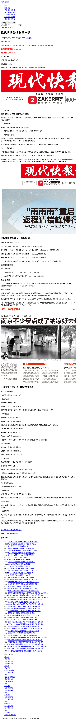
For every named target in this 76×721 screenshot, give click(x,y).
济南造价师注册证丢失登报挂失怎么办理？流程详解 (25, 599)
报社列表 (7, 8)
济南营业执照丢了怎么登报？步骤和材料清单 (23, 635)
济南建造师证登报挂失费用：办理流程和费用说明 (24, 606)
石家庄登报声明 (9, 670)
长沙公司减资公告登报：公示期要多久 (20, 564)
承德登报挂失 (8, 681)
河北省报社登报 (9, 10)
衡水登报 (7, 686)
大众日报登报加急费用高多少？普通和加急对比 (23, 591)
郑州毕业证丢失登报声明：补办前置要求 (21, 548)
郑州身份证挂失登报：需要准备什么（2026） (23, 550)
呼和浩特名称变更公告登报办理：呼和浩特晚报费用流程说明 (28, 637)
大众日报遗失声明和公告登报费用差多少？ (22, 586)
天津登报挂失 (8, 672)
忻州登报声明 (8, 706)
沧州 (5, 683)
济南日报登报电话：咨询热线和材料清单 (21, 613)
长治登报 (7, 695)
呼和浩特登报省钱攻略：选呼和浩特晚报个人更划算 (25, 651)
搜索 (20, 25)
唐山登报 (7, 668)
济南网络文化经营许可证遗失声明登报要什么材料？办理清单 (28, 597)
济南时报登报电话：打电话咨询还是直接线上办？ (24, 611)
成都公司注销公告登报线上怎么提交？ (20, 575)
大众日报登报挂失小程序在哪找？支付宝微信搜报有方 (25, 595)
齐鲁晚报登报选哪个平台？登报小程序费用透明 (23, 582)
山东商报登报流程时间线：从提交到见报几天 (23, 584)
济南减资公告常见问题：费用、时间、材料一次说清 (25, 628)
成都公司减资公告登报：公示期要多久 (20, 573)
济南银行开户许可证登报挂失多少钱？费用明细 (23, 602)
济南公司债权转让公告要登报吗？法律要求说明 (23, 626)
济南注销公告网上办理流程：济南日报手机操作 (23, 631)
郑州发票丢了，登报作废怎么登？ (19, 546)
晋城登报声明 (8, 697)
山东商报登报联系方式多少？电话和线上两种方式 (24, 620)
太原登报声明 (8, 688)
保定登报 (7, 659)
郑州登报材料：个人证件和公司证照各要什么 (23, 542)
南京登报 (29, 38)
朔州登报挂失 (8, 699)
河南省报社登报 (9, 17)
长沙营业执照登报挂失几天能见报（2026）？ (23, 571)
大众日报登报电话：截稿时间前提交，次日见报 (23, 615)
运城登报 (7, 703)
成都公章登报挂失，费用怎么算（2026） (21, 577)
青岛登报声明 (8, 679)
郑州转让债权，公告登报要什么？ (19, 557)
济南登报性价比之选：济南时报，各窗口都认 (23, 588)
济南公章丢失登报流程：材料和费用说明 (21, 633)
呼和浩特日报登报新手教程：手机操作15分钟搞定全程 (25, 649)
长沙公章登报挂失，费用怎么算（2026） (21, 568)
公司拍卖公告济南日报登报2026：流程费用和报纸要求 (25, 624)
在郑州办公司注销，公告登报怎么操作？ (21, 562)
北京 (5, 675)
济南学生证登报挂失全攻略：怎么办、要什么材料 (24, 608)
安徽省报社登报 (9, 19)
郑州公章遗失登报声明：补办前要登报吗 (21, 553)
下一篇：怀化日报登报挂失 (10, 533)
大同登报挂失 (8, 690)
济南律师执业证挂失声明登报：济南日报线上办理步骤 (25, 604)
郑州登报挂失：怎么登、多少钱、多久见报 (22, 544)
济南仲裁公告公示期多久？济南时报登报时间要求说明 (25, 622)
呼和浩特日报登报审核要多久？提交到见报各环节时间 (25, 644)
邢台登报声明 (8, 661)
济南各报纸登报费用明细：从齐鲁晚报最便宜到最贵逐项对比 (28, 593)
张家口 (6, 657)
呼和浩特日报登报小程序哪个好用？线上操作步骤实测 (25, 642)
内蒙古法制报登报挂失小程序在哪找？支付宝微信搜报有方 (27, 646)
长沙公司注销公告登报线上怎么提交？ (20, 566)
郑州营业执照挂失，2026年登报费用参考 (21, 555)
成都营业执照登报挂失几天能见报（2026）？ (23, 579)
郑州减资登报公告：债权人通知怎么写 (20, 559)
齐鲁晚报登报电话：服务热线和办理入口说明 (23, 617)
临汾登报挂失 (8, 708)
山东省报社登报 (9, 14)
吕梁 (5, 710)
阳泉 (5, 692)
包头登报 (7, 712)
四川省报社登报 (9, 12)
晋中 (5, 701)
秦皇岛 (6, 666)
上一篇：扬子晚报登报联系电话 (11, 530)
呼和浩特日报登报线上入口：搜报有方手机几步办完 (25, 640)
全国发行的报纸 (9, 677)
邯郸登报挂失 (8, 663)
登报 (5, 5)
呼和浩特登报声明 (10, 715)
